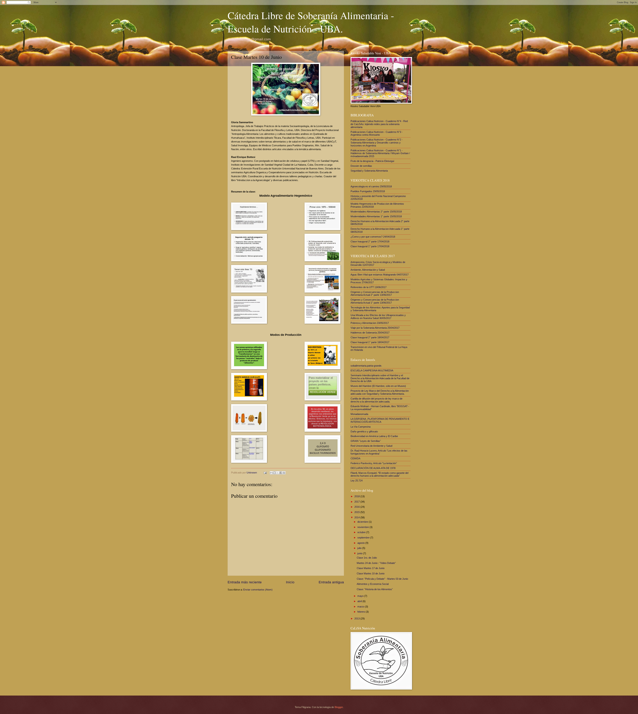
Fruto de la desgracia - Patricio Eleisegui (372, 161)
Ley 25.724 (357, 480)
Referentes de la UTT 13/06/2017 (368, 287)
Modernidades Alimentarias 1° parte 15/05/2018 (376, 216)
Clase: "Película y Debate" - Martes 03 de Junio (382, 579)
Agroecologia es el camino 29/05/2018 (371, 186)
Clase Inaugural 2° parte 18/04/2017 (370, 337)
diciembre (363, 521)
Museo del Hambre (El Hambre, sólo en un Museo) (378, 386)
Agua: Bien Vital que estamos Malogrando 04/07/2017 (380, 274)
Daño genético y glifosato (364, 431)
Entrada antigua (331, 582)
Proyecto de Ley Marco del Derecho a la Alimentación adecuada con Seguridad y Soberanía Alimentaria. (380, 392)
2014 (357, 517)
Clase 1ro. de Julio (367, 557)
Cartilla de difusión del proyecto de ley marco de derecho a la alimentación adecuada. (376, 400)
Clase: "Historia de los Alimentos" (375, 589)
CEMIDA (355, 458)
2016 (357, 507)
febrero (361, 611)
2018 (357, 496)
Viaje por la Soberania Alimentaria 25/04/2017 (375, 327)
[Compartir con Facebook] (280, 472)
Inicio (290, 582)
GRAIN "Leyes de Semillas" (366, 441)
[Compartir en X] (277, 472)
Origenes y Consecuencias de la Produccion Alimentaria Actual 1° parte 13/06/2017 (375, 301)
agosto (361, 543)
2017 (357, 501)
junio (360, 553)
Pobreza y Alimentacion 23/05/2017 (370, 323)
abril (360, 601)
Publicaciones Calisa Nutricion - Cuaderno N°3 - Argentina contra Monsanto (377, 133)
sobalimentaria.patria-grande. (366, 365)
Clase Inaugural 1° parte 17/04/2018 (370, 246)
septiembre (363, 537)
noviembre (363, 527)
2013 (357, 618)
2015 (357, 512)
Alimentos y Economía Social (373, 584)
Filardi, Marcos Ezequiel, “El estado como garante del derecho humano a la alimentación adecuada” (379, 474)
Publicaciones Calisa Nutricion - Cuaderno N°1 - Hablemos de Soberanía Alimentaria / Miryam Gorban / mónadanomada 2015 (380, 153)
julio (359, 548)
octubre (361, 532)
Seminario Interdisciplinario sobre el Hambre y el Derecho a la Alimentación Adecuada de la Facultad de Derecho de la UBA (380, 378)
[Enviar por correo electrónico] (271, 472)
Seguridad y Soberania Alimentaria (369, 170)
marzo (361, 606)
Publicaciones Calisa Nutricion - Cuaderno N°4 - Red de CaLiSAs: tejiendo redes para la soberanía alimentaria (379, 124)
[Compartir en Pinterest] (284, 472)
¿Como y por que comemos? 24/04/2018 (373, 236)
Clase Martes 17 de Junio (370, 568)
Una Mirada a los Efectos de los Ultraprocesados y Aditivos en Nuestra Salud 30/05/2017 (378, 317)
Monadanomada (359, 414)
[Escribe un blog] (274, 472)
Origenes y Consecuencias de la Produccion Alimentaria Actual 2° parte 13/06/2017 (375, 293)
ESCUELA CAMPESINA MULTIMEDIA (372, 370)
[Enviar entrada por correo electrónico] (264, 472)
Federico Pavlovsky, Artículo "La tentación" (374, 463)
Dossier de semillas (361, 166)
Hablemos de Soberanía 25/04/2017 (370, 332)
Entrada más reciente (245, 582)
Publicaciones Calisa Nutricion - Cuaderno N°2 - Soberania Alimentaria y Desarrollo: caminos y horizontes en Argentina (377, 142)
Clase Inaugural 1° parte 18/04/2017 (370, 342)
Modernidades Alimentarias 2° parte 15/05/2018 (376, 211)
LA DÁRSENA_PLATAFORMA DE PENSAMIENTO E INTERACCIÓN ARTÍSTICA (380, 420)
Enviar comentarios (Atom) (257, 589)
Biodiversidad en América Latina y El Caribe (374, 436)
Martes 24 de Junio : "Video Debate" (376, 563)
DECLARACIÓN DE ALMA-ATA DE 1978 (373, 468)
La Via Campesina (361, 426)
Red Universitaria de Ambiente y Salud (371, 446)
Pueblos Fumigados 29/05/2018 (368, 191)
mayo (360, 596)
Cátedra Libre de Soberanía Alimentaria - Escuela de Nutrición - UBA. (311, 22)
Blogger (339, 707)
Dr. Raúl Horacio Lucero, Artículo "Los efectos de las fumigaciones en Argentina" (379, 452)
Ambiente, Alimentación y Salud (368, 269)
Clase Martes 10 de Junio (370, 573)
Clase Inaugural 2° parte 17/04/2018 (370, 241)
